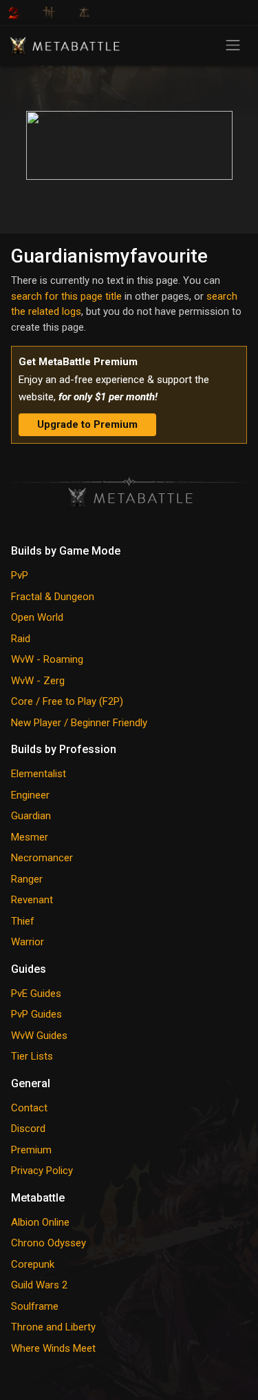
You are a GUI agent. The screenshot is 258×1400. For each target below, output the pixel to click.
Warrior (27, 942)
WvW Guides (39, 1035)
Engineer (30, 795)
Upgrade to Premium (87, 424)
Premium (31, 1150)
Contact (29, 1108)
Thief (22, 921)
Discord (28, 1128)
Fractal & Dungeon (52, 596)
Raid (20, 638)
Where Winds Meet (53, 1348)
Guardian (31, 816)
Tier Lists (32, 1056)
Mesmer (29, 837)
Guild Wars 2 (39, 1285)
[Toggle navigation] (233, 45)
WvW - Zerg (38, 681)
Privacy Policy (42, 1170)
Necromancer (42, 858)
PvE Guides (36, 993)
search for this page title (66, 296)
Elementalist (38, 774)
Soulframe (34, 1306)
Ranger (27, 879)
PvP (19, 575)
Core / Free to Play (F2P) (67, 701)
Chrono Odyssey (48, 1243)
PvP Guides (36, 1014)
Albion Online (40, 1222)
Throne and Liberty (53, 1327)
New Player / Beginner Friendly (79, 723)
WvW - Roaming (47, 659)
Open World (37, 617)
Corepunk (32, 1264)
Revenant (32, 900)
